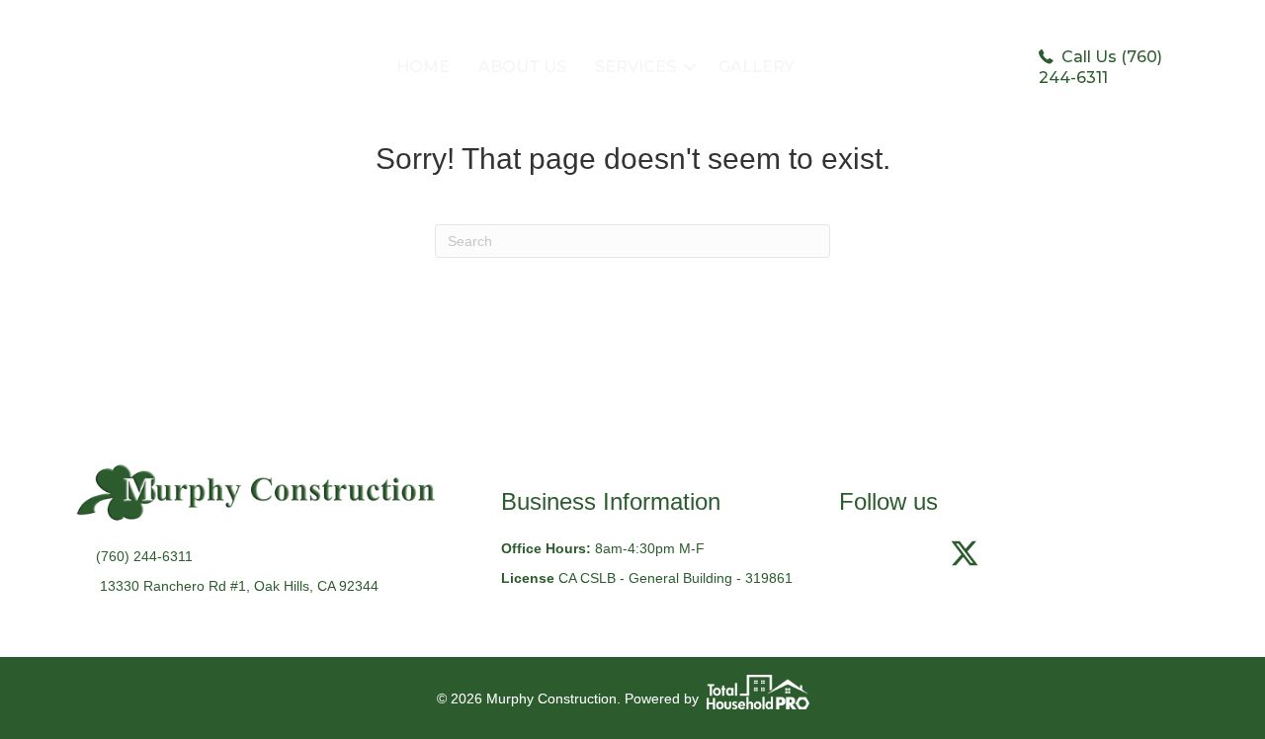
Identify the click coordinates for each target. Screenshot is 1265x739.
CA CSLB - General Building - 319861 (675, 578)
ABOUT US (522, 66)
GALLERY (756, 66)
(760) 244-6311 (144, 556)
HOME (423, 66)
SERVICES (635, 66)
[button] (690, 67)
